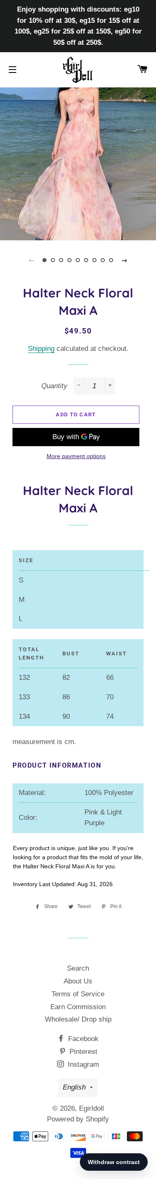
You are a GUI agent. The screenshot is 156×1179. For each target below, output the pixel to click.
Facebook (82, 1039)
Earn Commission (78, 1007)
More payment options (76, 456)
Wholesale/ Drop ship (78, 1019)
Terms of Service (78, 994)
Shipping (41, 349)
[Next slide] (125, 260)
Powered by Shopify (78, 1119)
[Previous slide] (31, 260)
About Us (78, 981)
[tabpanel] (78, 163)
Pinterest (82, 1052)
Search (78, 968)
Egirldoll (91, 1108)
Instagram (82, 1064)
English (74, 1087)
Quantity (54, 386)
